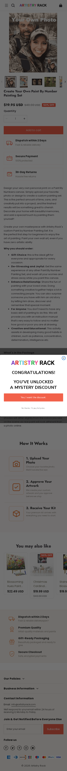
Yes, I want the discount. (33, 397)
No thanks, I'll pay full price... (33, 408)
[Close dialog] (64, 358)
